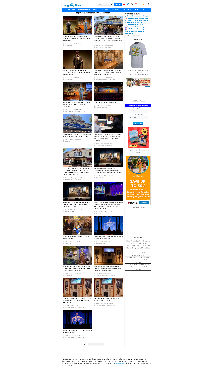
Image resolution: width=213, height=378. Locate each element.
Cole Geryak (68, 243)
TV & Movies (115, 9)
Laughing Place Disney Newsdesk (105, 275)
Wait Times (104, 9)
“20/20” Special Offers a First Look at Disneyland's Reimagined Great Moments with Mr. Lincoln (76, 72)
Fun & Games (127, 9)
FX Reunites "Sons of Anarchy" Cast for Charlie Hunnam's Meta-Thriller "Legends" (138, 267)
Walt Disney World (84, 9)
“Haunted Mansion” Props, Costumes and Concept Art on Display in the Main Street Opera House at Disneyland (76, 268)
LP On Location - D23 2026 (135, 31)
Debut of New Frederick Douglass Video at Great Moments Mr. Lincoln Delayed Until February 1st (77, 300)
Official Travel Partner (138, 101)
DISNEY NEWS (129, 34)
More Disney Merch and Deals (138, 75)
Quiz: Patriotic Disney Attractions (105, 102)
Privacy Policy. (119, 363)
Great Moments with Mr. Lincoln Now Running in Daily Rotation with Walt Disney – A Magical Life (77, 38)
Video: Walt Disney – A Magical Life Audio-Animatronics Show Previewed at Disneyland (77, 104)
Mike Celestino (108, 47)
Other (95, 9)
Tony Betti (99, 79)
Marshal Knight (69, 211)
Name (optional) (138, 108)
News (136, 9)
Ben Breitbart (111, 79)
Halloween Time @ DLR (134, 22)
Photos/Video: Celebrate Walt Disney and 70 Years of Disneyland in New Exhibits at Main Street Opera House (108, 72)
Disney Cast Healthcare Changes (137, 16)
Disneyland (71, 9)
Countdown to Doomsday (135, 27)
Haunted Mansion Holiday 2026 (137, 18)
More (143, 9)
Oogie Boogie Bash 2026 (135, 25)
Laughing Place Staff (101, 107)
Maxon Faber (99, 47)
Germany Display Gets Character (138, 20)
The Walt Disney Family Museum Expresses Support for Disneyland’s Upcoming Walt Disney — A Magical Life (107, 170)
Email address (138, 115)
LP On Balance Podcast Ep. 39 (136, 29)
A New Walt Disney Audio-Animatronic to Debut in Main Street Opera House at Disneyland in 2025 (76, 204)
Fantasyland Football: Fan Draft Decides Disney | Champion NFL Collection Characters (138, 260)
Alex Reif (104, 79)
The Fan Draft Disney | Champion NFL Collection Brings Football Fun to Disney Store (138, 248)
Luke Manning (69, 45)
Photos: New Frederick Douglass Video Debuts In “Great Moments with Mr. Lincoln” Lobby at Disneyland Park (108, 268)
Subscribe (118, 4)
